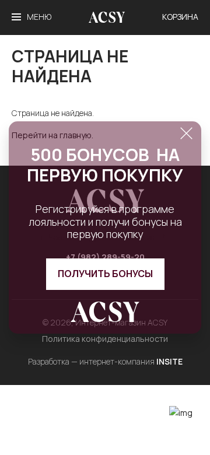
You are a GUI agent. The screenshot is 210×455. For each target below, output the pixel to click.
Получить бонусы (105, 273)
